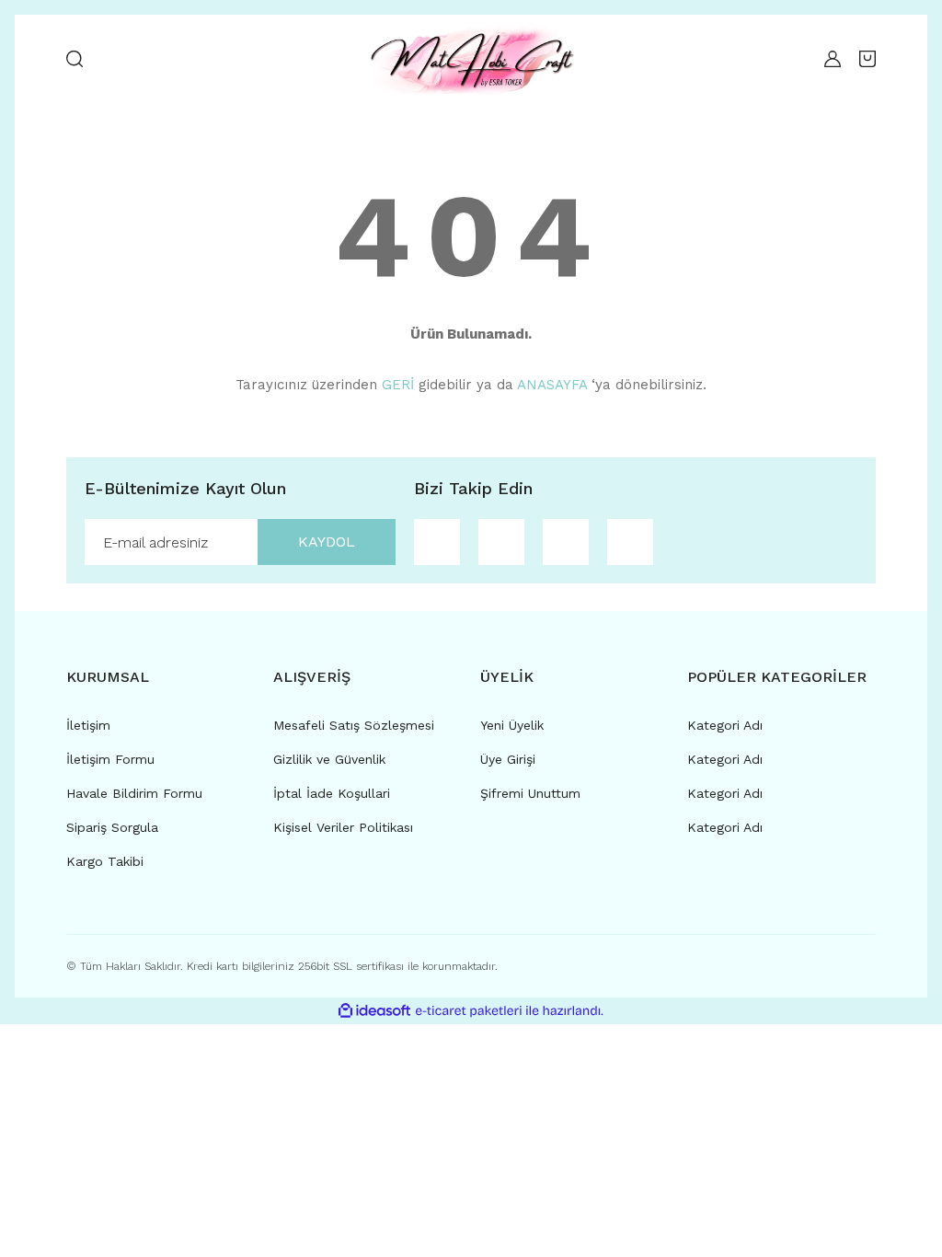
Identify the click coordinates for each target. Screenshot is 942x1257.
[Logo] (470, 59)
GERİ (398, 384)
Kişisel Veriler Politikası (343, 827)
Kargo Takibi (105, 861)
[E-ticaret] (469, 1011)
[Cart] (867, 59)
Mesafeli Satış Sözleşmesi (353, 725)
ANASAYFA (552, 384)
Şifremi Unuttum (530, 793)
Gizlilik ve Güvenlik (329, 759)
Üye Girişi (507, 759)
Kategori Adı (725, 725)
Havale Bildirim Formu (134, 793)
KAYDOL (326, 541)
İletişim (88, 725)
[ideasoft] (374, 1011)
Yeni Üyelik (512, 725)
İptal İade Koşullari (331, 793)
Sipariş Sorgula (112, 827)
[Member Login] (828, 59)
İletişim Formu (110, 759)
